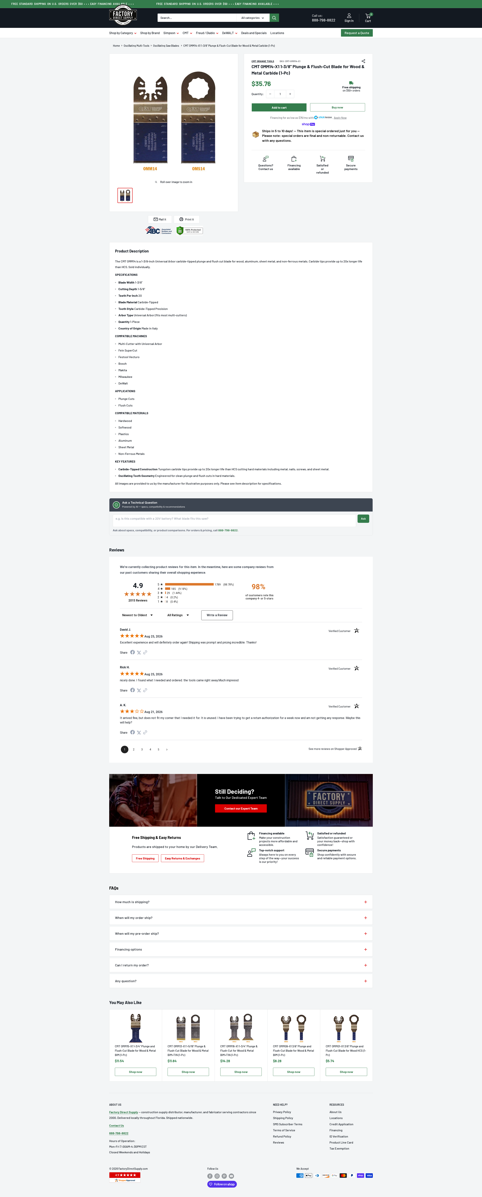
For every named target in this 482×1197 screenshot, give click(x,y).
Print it (189, 219)
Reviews (278, 1142)
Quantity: (258, 94)
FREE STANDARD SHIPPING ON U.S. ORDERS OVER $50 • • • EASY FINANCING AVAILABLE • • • (72, 3)
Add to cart (279, 107)
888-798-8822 (323, 17)
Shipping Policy (283, 1118)
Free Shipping (145, 858)
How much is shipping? (132, 902)
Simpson (169, 33)
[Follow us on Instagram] (217, 1176)
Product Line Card (341, 1142)
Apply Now (340, 117)
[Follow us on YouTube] (231, 1176)
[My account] (349, 15)
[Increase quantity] (290, 94)
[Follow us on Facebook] (210, 1176)
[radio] (198, 584)
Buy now (337, 107)
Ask (363, 518)
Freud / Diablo (205, 33)
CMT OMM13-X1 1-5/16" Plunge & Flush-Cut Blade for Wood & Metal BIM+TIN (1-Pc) (188, 1051)
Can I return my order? (132, 965)
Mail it (162, 219)
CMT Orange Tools (263, 61)
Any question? (126, 981)
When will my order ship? (134, 918)
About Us (335, 1112)
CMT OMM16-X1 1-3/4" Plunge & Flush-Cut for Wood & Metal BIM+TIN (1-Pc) (239, 1051)
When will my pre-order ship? (137, 933)
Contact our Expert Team (241, 808)
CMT (186, 33)
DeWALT (228, 33)
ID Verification (338, 1136)
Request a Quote (357, 33)
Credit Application (341, 1124)
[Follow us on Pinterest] (224, 1176)
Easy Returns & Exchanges (182, 858)
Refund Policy (282, 1136)
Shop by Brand (150, 33)
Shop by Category (121, 33)
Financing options (128, 949)
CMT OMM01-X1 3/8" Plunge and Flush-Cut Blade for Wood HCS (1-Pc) (346, 1051)
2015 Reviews (142, 600)
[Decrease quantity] (270, 94)
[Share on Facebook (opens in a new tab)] (132, 652)
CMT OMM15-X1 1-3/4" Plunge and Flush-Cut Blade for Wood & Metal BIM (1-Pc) (135, 1051)
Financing (335, 1130)
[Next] (373, 1045)
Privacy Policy (282, 1112)
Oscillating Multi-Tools (136, 45)
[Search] (274, 18)
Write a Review (217, 615)
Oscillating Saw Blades (166, 45)
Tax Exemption (339, 1148)
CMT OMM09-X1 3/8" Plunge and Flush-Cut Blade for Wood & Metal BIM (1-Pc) (293, 1051)
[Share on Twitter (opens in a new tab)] (139, 652)
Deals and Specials (254, 33)
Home (116, 45)
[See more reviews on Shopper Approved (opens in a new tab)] (145, 652)
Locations (277, 33)
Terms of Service (284, 1130)
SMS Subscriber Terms (287, 1124)
